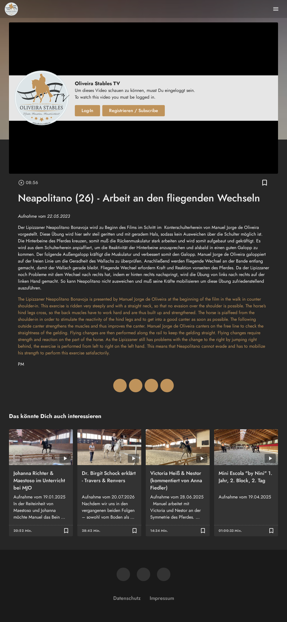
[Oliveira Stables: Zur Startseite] (11, 9)
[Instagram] (143, 574)
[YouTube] (163, 574)
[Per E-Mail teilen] (167, 385)
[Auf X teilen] (135, 385)
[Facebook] (123, 574)
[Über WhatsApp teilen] (151, 385)
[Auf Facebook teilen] (120, 385)
